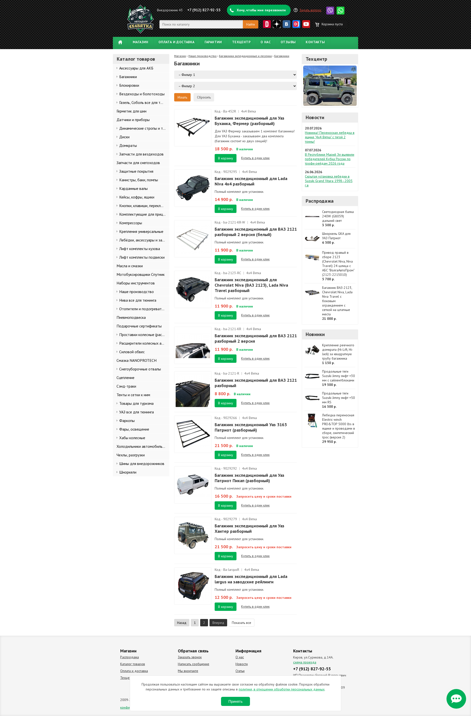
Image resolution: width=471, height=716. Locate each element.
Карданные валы (133, 188)
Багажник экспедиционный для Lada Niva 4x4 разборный (251, 181)
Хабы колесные (132, 437)
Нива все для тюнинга (137, 300)
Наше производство (136, 291)
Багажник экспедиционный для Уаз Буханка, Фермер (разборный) (249, 120)
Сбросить (204, 97)
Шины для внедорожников (141, 463)
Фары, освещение (134, 429)
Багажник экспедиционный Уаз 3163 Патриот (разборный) (251, 427)
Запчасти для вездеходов (141, 154)
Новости (315, 117)
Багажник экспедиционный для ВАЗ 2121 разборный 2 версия (256, 338)
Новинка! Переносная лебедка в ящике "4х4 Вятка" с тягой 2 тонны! (329, 137)
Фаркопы (127, 420)
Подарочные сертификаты (139, 325)
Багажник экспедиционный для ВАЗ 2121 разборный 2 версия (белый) (256, 231)
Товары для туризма (136, 403)
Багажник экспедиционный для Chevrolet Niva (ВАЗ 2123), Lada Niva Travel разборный (251, 285)
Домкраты (128, 145)
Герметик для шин (131, 111)
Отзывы (288, 42)
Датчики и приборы (133, 119)
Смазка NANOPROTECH (137, 360)
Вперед (218, 622)
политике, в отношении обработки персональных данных (282, 689)
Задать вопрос (310, 10)
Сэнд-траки (126, 386)
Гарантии (213, 42)
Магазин (140, 42)
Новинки (315, 334)
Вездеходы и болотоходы (142, 93)
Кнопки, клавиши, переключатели (144, 205)
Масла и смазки (130, 265)
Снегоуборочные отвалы (140, 368)
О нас (266, 42)
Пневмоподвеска (131, 317)
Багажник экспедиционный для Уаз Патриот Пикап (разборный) (249, 477)
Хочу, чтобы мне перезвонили (261, 10)
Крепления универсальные (141, 231)
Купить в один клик (255, 158)
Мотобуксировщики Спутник (141, 274)
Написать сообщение (193, 664)
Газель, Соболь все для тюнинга (144, 102)
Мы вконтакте (188, 671)
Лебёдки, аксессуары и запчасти (144, 240)
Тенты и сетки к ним (133, 394)
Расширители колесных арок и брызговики (144, 343)
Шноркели (127, 472)
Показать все (241, 622)
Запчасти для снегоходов (138, 162)
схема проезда (304, 662)
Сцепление (125, 377)
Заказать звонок (190, 657)
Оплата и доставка (176, 42)
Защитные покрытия (136, 171)
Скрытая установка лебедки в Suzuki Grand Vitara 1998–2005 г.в (329, 180)
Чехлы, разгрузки (131, 454)
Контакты (315, 42)
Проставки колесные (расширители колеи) (144, 334)
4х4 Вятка (248, 111)
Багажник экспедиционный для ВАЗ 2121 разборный (256, 382)
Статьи (240, 671)
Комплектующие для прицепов (144, 214)
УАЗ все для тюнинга (136, 411)
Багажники (128, 76)
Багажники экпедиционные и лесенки (245, 56)
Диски (124, 136)
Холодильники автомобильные (143, 446)
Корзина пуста (332, 24)
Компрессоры (130, 222)
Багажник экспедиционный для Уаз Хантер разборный (249, 528)
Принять (235, 701)
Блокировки (129, 85)
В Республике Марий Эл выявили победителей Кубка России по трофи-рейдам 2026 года (329, 159)
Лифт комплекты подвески (142, 257)
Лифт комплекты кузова (139, 248)
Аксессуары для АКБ (136, 68)
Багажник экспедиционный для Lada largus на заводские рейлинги (251, 579)
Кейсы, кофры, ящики (136, 197)
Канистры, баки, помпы (138, 179)
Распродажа (320, 201)
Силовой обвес (132, 351)
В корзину (225, 158)
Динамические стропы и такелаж (144, 128)
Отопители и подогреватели (143, 308)
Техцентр (241, 42)
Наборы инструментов (136, 283)
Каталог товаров (132, 664)
